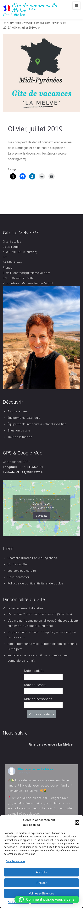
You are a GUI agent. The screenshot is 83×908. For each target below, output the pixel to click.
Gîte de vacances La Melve (35, 769)
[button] (77, 822)
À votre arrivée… (19, 411)
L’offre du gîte (17, 564)
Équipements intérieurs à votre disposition (37, 424)
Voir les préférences (41, 893)
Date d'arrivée (34, 671)
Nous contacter (18, 577)
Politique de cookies (42, 508)
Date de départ (35, 685)
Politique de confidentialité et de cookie (35, 583)
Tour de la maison (20, 437)
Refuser (41, 882)
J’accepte (41, 515)
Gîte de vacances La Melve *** (34, 8)
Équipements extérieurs (24, 417)
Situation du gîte (19, 430)
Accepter (41, 872)
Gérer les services (15, 861)
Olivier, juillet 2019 (35, 129)
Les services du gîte (22, 570)
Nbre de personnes (38, 699)
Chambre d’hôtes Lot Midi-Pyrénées (32, 558)
